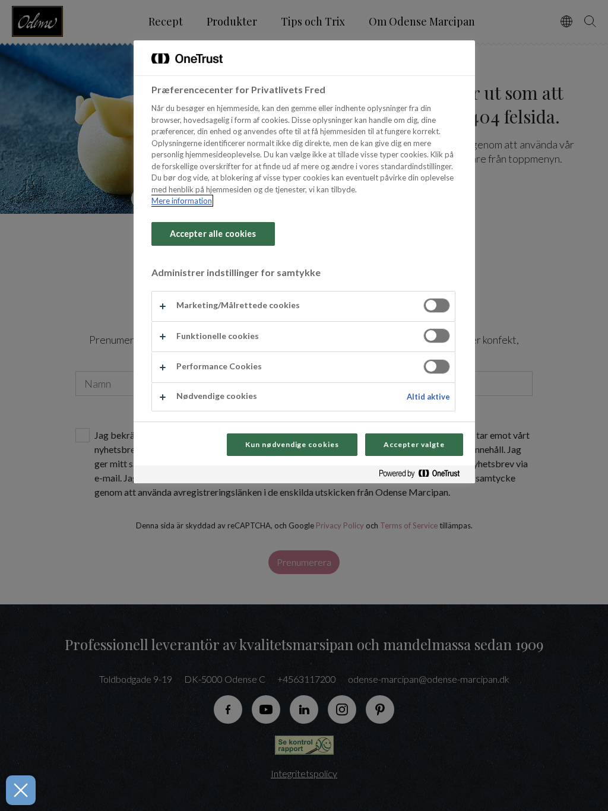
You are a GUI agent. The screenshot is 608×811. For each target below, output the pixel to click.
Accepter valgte (414, 444)
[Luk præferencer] (21, 790)
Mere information (181, 200)
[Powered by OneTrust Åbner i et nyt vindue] (424, 475)
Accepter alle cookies (213, 234)
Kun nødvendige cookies (292, 444)
